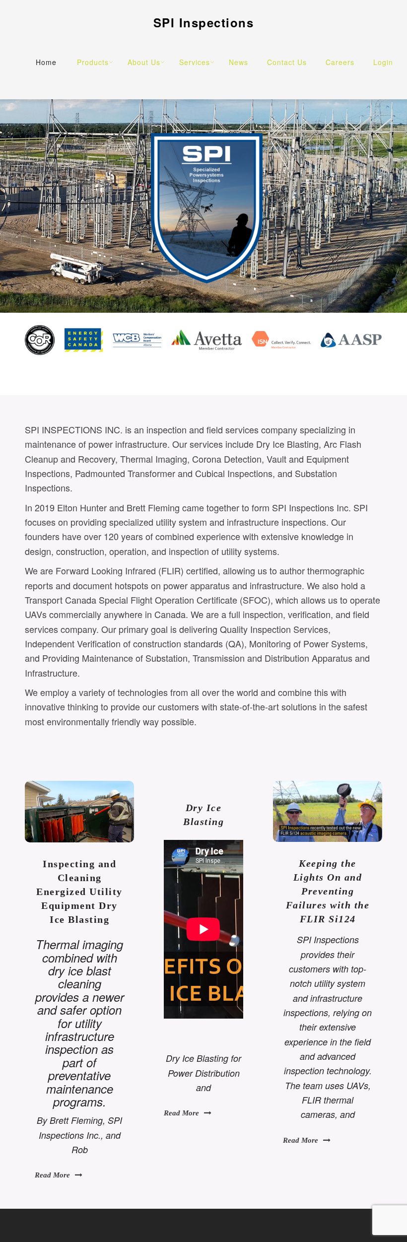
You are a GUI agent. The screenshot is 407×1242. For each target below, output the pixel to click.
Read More (52, 1175)
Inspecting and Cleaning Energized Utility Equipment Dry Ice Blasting (79, 891)
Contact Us (287, 62)
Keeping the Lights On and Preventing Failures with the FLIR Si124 (328, 891)
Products (93, 62)
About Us (144, 62)
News (238, 62)
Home (46, 62)
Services (194, 62)
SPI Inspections (203, 22)
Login (383, 62)
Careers (340, 62)
